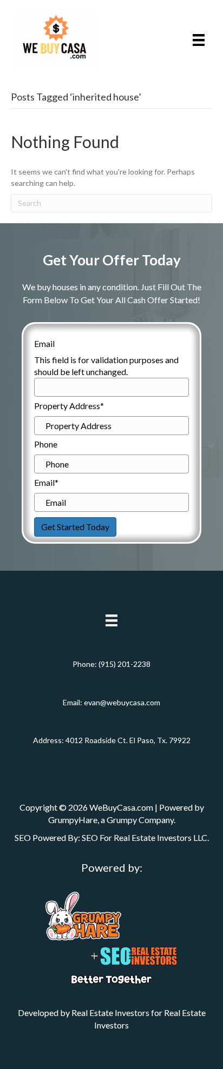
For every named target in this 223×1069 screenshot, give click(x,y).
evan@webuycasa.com (122, 702)
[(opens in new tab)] (83, 915)
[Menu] (198, 40)
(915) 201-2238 (124, 664)
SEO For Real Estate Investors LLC (144, 837)
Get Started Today (75, 527)
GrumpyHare (72, 819)
